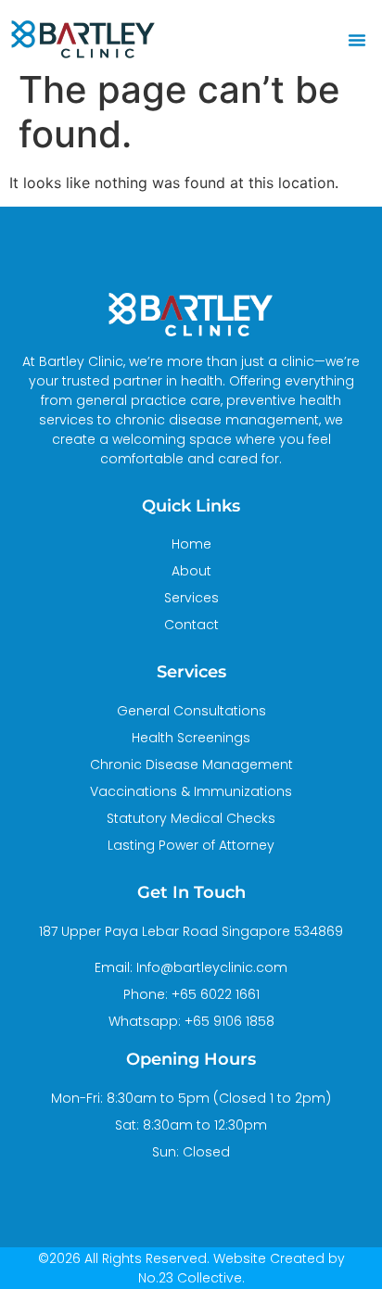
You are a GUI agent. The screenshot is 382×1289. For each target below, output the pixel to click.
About (191, 571)
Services (191, 597)
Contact (191, 624)
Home (191, 544)
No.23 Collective (190, 1278)
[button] (357, 40)
